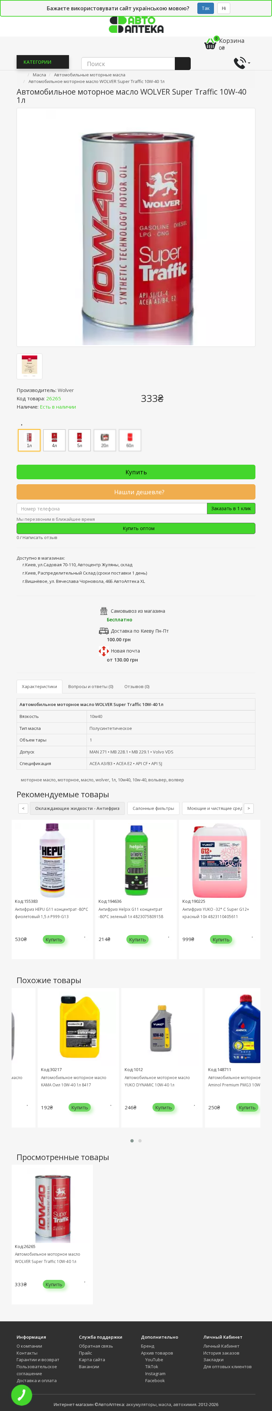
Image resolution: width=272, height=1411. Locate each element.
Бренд (147, 1346)
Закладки (213, 1360)
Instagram (155, 1373)
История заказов (221, 1353)
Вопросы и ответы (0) (90, 686)
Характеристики (39, 686)
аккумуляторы (141, 1404)
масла (165, 1404)
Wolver (66, 390)
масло (87, 780)
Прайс (85, 1353)
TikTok (151, 1367)
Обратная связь (96, 1346)
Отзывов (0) (136, 686)
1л (113, 780)
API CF (142, 763)
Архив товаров (157, 1353)
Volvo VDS (163, 752)
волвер (176, 780)
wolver (102, 780)
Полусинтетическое (111, 728)
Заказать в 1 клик (231, 508)
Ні (224, 8)
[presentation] (18, 894)
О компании (29, 1346)
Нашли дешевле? (138, 492)
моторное (68, 780)
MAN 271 (98, 752)
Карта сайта (92, 1360)
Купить (136, 472)
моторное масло (38, 780)
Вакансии (89, 1367)
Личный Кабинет (221, 1346)
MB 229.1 (140, 752)
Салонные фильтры (153, 808)
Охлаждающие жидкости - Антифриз (77, 808)
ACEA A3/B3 (101, 763)
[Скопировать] (66, 398)
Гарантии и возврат (38, 1360)
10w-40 (139, 780)
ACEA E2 (124, 763)
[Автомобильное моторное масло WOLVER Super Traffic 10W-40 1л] (136, 227)
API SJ (156, 763)
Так (206, 8)
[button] (132, 1140)
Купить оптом (138, 528)
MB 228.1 (119, 752)
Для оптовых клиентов (227, 1367)
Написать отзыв (40, 537)
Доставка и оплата (37, 1380)
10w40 (96, 716)
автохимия (184, 1404)
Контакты (27, 1353)
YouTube (153, 1360)
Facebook (154, 1380)
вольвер (157, 780)
